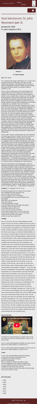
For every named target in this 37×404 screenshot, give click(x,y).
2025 (4, 382)
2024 (4, 384)
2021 (4, 391)
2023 (4, 387)
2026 (4, 380)
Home (19, 2)
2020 (4, 393)
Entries (23, 4)
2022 (4, 389)
